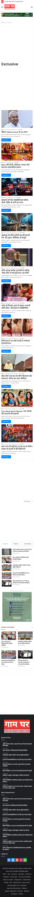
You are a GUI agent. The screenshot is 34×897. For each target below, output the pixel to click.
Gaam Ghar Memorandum (14, 888)
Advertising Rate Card (13, 885)
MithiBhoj (16, 871)
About (4, 874)
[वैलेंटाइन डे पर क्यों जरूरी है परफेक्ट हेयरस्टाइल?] (17, 328)
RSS (11, 882)
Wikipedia (26, 891)
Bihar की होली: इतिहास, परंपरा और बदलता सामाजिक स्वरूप (15, 166)
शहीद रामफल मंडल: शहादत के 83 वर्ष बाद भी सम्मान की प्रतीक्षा (22, 550)
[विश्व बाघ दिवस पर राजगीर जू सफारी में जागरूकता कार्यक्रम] (6, 583)
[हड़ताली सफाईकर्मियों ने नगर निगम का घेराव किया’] (6, 575)
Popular (5, 544)
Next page (27, 501)
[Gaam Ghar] (9, 7)
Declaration (23, 885)
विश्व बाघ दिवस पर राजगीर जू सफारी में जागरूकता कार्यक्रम (21, 582)
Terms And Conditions (25, 877)
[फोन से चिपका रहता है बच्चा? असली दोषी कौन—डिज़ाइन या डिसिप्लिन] (17, 292)
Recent (16, 544)
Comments (27, 544)
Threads (20, 894)
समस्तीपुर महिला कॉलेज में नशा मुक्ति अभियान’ (25, 642)
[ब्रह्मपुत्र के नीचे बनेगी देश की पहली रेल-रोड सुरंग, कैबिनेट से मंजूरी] (17, 222)
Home (4, 22)
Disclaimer (6, 877)
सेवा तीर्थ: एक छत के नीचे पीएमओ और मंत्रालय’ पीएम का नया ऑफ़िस (16, 377)
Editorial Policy (27, 879)
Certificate (21, 874)
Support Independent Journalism (14, 891)
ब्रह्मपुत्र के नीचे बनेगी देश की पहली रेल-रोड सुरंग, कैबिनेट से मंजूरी (15, 236)
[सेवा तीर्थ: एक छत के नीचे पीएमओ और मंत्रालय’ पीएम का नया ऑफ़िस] (17, 363)
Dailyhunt (24, 888)
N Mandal (5, 162)
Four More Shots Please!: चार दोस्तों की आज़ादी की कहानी (16, 412)
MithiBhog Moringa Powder (17, 590)
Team (8, 874)
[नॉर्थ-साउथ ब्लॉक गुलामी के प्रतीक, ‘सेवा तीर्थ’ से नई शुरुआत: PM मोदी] (17, 257)
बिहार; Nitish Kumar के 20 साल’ (14, 132)
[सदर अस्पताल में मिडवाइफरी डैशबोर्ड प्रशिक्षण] (6, 559)
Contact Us (28, 874)
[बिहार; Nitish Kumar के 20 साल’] (17, 119)
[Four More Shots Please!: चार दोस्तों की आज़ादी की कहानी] (17, 398)
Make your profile (8, 879)
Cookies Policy (17, 882)
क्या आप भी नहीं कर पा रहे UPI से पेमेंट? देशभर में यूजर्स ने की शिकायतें (17, 447)
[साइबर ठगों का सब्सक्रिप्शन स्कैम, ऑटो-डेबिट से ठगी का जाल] (17, 187)
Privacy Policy (13, 877)
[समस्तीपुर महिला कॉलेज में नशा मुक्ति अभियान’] (6, 567)
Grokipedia (14, 894)
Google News (18, 879)
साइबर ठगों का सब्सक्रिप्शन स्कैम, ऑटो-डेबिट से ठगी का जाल (15, 201)
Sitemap (6, 882)
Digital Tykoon (28, 868)
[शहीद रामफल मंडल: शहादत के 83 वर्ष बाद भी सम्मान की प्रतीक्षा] (6, 552)
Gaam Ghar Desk (7, 129)
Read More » (6, 140)
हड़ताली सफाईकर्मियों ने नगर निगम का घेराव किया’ (14, 1)
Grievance (14, 874)
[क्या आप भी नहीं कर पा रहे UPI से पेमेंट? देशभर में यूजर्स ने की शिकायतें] (17, 433)
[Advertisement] (17, 42)
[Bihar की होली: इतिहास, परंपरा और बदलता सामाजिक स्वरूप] (17, 152)
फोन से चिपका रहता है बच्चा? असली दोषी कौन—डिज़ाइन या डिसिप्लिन (15, 306)
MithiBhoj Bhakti (24, 871)
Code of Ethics (26, 882)
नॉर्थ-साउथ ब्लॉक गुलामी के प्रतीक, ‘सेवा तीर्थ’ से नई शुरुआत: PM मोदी (15, 271)
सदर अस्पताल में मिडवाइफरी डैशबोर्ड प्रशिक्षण (21, 558)
